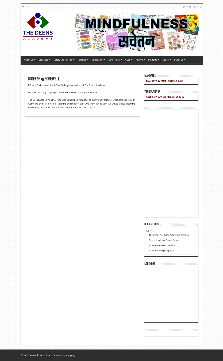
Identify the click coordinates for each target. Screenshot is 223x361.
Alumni (139, 59)
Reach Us (178, 59)
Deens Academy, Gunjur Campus (165, 240)
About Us (28, 59)
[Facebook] (187, 7)
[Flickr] (197, 7)
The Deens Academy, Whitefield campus (169, 235)
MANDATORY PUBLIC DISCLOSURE (164, 81)
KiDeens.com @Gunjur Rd (161, 250)
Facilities (82, 59)
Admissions (114, 59)
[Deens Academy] (38, 25)
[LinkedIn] (194, 7)
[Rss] (184, 7)
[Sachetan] (136, 32)
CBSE (127, 59)
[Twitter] (190, 7)
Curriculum (97, 59)
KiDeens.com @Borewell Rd (162, 245)
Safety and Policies (63, 59)
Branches (43, 59)
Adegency (70, 355)
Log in (166, 59)
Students (152, 59)
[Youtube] (200, 7)
